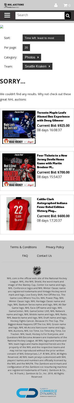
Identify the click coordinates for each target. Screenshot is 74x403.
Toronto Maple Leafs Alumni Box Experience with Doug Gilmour (53, 116)
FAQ (25, 256)
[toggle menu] (7, 15)
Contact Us (44, 256)
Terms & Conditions (23, 247)
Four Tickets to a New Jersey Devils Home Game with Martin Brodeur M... (52, 161)
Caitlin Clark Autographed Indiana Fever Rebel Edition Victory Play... (52, 205)
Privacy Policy (55, 247)
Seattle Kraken (36, 66)
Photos (30, 57)
